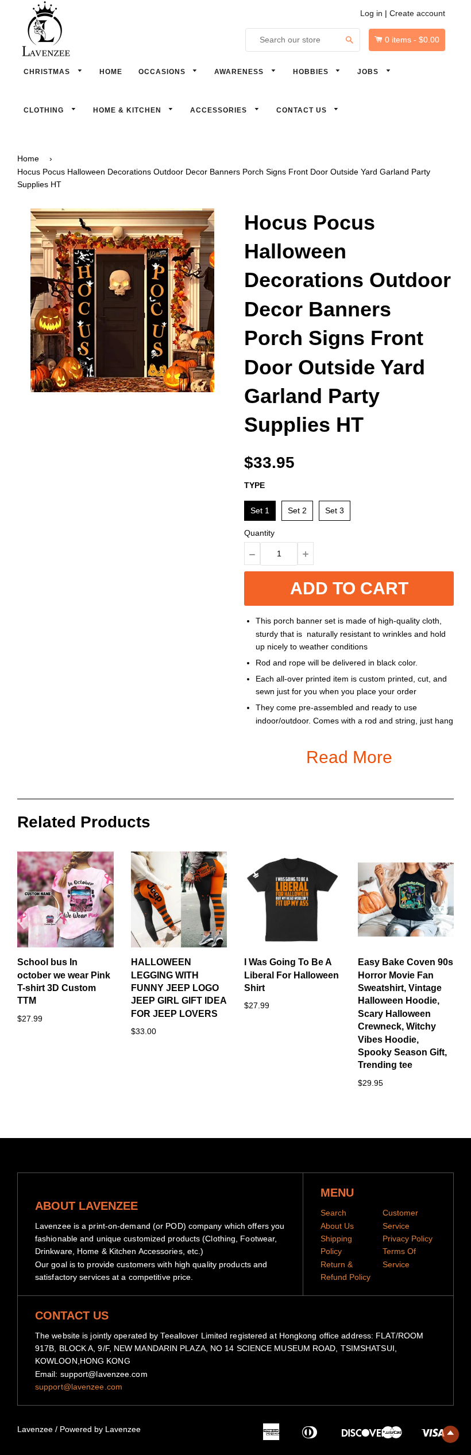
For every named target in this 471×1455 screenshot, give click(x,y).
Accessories (219, 110)
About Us (337, 1225)
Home (110, 72)
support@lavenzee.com (78, 1386)
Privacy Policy (408, 1238)
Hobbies (312, 72)
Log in (371, 13)
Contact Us (302, 110)
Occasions (163, 72)
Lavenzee (35, 1429)
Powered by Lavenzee (100, 1429)
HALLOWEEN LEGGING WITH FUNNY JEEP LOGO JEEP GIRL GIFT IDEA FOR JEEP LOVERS (178, 988)
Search (333, 1212)
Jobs (369, 72)
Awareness (240, 72)
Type (254, 485)
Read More (349, 757)
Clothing (45, 110)
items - (412, 39)
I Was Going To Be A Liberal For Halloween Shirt (291, 975)
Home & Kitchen (128, 110)
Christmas (48, 72)
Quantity (259, 532)
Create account (417, 13)
